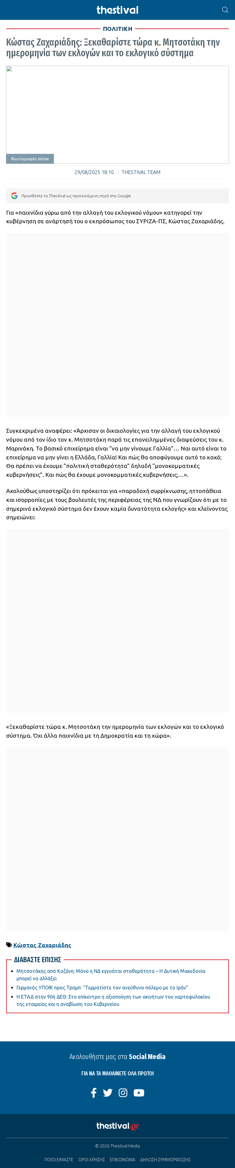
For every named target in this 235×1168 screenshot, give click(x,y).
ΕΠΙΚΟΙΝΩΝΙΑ (122, 1159)
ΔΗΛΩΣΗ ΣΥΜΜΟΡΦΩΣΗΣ (165, 1159)
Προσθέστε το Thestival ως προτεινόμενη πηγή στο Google (76, 195)
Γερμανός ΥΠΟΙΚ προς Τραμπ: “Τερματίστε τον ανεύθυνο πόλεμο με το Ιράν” (102, 987)
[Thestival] (117, 10)
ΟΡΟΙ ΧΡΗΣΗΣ (91, 1159)
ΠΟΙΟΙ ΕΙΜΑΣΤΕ (58, 1159)
